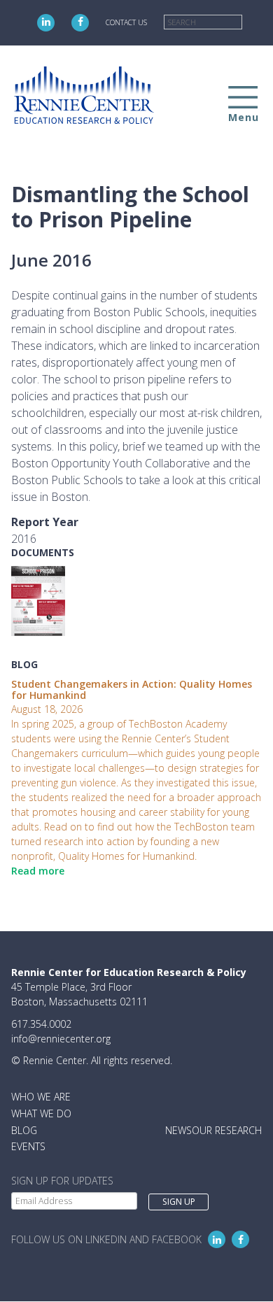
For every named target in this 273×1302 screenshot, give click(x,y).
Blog (24, 1130)
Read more (37, 870)
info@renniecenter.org (61, 1038)
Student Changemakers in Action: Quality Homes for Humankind (131, 689)
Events (28, 1146)
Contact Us (126, 22)
